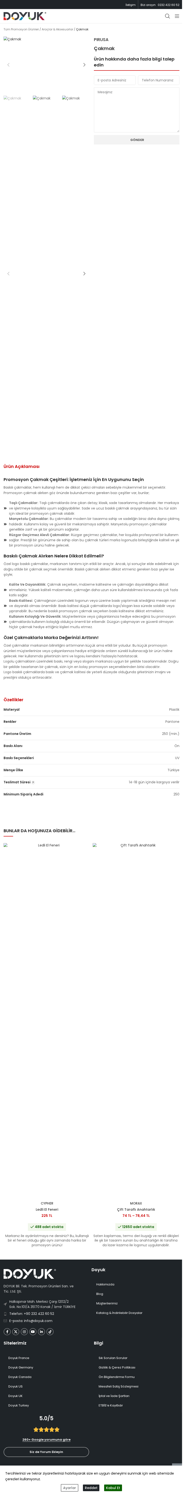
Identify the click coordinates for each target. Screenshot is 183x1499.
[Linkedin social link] (41, 1331)
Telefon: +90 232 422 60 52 (31, 1313)
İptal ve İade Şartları (114, 1396)
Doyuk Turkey (18, 1405)
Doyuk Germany (20, 1367)
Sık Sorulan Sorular (113, 1358)
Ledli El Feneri (47, 1209)
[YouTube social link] (32, 1331)
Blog (99, 1294)
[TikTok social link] (50, 1331)
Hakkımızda (105, 1284)
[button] (8, 65)
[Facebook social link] (7, 1331)
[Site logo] (25, 16)
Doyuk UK (15, 1396)
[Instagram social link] (24, 1331)
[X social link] (15, 1331)
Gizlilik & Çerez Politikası (117, 1367)
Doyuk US (15, 1386)
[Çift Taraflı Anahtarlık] (136, 1021)
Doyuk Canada (19, 1377)
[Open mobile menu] (177, 16)
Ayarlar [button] (69, 1487)
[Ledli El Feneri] (47, 1021)
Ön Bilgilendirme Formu (117, 1377)
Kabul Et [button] (113, 1487)
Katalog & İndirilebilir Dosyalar (119, 1313)
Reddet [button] (91, 1487)
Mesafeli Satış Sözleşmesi (118, 1386)
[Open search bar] (167, 16)
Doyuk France (18, 1358)
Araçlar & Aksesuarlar (57, 29)
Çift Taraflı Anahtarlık (136, 1209)
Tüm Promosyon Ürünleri (21, 29)
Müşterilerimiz (107, 1303)
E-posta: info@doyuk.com (30, 1320)
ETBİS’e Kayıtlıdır (111, 1405)
